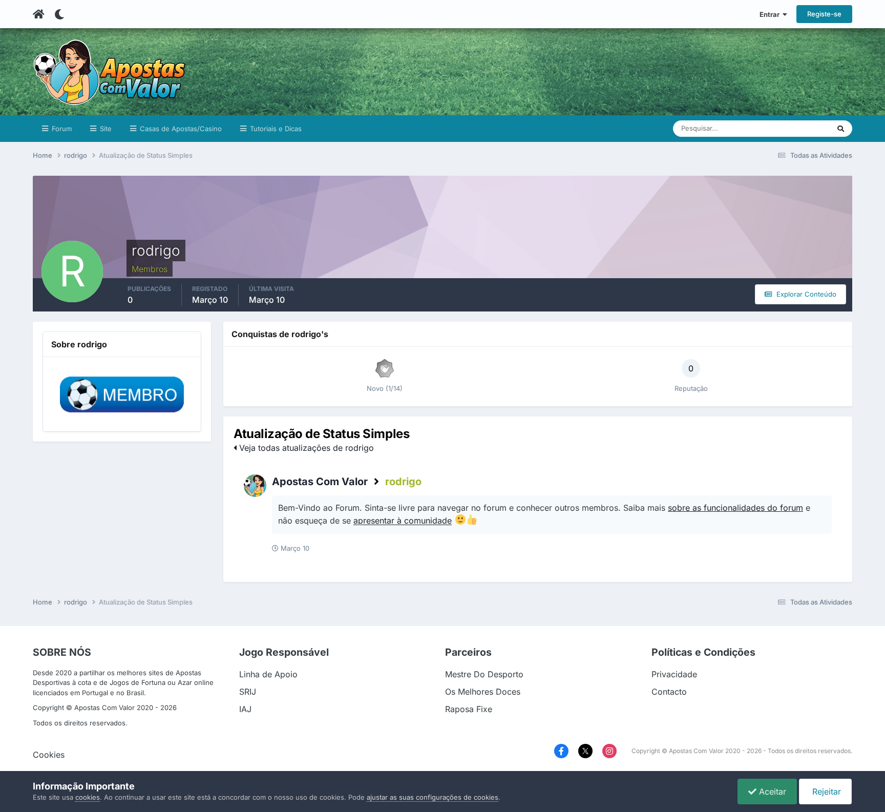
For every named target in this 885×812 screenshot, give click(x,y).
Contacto (669, 691)
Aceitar (771, 791)
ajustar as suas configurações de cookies (432, 797)
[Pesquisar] (840, 128)
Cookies (49, 754)
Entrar (771, 14)
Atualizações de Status (782, 128)
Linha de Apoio (268, 674)
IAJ (245, 709)
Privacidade (674, 674)
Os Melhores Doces (482, 691)
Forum (61, 128)
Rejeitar (825, 791)
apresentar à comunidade (402, 521)
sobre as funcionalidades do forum (735, 508)
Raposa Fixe (468, 709)
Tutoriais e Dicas (275, 128)
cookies (87, 797)
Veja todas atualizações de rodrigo (305, 448)
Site (105, 128)
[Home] (39, 14)
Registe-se (824, 14)
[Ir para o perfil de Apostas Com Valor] (255, 485)
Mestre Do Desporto (484, 674)
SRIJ (247, 691)
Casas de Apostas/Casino (180, 128)
